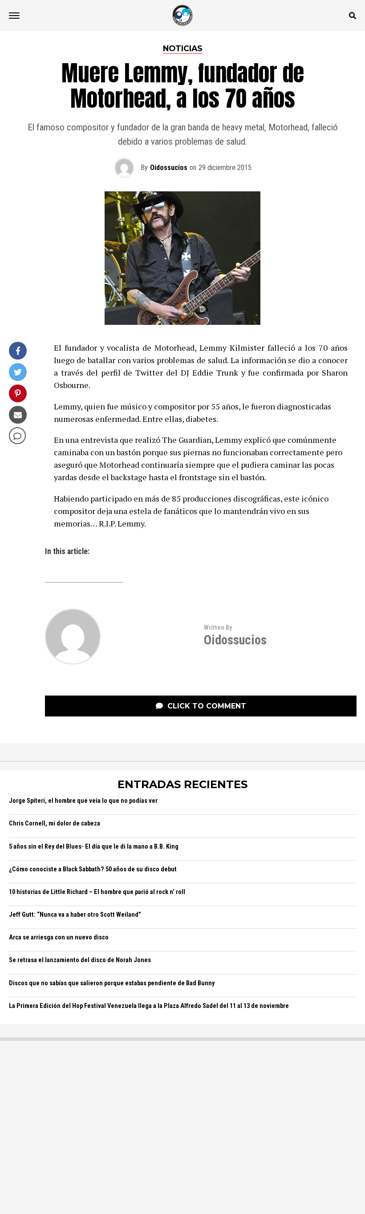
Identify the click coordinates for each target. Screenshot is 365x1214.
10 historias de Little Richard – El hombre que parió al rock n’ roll (97, 892)
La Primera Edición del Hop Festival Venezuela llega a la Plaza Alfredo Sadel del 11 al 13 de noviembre (149, 1006)
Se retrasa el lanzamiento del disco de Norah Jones (80, 960)
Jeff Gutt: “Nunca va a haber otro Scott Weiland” (75, 915)
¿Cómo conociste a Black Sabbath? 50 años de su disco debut (93, 869)
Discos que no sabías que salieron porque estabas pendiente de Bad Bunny (112, 983)
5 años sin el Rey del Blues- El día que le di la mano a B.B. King (93, 846)
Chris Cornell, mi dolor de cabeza (54, 823)
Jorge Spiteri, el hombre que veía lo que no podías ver (83, 801)
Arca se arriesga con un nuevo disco (59, 937)
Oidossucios (168, 167)
